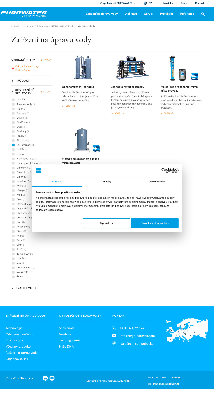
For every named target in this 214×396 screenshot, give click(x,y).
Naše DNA (66, 346)
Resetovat (46, 60)
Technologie (14, 328)
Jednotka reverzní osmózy (127, 87)
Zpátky (17, 26)
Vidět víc (70, 106)
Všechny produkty (19, 346)
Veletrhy (65, 334)
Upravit (104, 223)
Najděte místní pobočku (137, 343)
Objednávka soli (17, 359)
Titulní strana (41, 26)
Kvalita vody (14, 340)
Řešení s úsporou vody (22, 352)
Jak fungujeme (69, 340)
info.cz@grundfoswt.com (137, 336)
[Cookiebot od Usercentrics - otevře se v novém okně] (164, 170)
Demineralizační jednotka (78, 87)
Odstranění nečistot (20, 334)
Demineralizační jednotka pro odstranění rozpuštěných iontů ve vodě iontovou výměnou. (80, 96)
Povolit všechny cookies (155, 223)
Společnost (66, 328)
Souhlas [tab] (57, 181)
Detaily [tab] (107, 181)
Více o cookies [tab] (157, 181)
